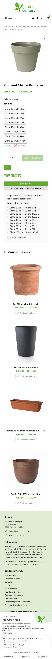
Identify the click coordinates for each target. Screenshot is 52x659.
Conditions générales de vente (17, 601)
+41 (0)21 (12, 535)
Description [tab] (26, 184)
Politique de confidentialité (16, 605)
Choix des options (27, 313)
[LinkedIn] (8, 175)
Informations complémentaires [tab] (26, 188)
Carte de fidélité (11, 588)
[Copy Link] (19, 175)
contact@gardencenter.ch (18, 531)
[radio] (15, 109)
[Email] (16, 175)
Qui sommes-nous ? (13, 578)
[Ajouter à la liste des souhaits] (7, 167)
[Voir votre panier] (33, 18)
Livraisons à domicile (13, 598)
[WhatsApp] (12, 175)
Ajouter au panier (32, 157)
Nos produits (10, 26)
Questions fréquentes (14, 595)
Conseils (8, 582)
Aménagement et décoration (30, 26)
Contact (8, 585)
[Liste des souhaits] (48, 18)
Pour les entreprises (13, 592)
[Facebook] (5, 175)
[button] (44, 39)
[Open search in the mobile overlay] (42, 18)
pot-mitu (8, 103)
